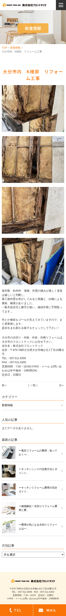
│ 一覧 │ (33, 385)
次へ (61, 385)
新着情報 (15, 47)
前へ (4, 385)
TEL (18, 610)
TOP (4, 47)
